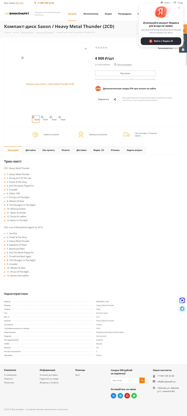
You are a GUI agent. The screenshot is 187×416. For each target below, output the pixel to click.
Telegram (120, 395)
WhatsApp (134, 395)
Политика (9, 382)
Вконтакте (113, 395)
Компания (10, 370)
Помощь (80, 370)
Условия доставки (49, 374)
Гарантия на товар (49, 378)
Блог (77, 374)
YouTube (127, 395)
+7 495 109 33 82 (45, 3)
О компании (10, 374)
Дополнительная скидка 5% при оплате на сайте (129, 88)
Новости (8, 378)
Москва (19, 3)
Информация (47, 370)
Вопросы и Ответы (49, 382)
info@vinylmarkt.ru (166, 381)
